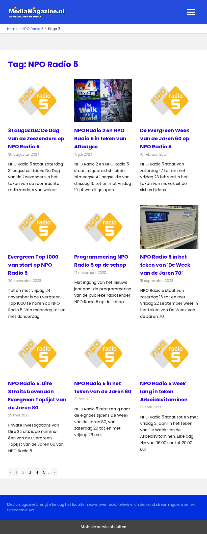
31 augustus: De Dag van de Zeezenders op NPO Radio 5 (36, 138)
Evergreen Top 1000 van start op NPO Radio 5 (33, 264)
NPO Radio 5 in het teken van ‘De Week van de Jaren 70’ (165, 264)
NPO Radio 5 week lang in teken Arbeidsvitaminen (164, 391)
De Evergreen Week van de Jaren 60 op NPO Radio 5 (164, 138)
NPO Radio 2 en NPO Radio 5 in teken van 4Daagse (100, 138)
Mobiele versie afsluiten (103, 526)
